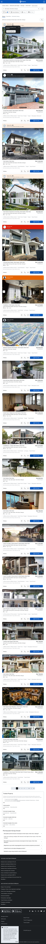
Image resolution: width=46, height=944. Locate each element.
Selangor (22, 5)
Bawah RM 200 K (6, 812)
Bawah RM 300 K (13, 812)
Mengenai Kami (4, 916)
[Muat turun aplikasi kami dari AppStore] (6, 911)
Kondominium (16, 800)
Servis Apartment (22, 800)
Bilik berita (3, 918)
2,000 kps (18, 801)
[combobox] (21, 8)
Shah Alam (28, 5)
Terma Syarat (26, 922)
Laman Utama (5, 5)
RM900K (15, 799)
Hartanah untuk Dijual (14, 5)
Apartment (28, 800)
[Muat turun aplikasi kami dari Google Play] (17, 911)
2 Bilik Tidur (10, 818)
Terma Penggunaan (27, 920)
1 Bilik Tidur (5, 818)
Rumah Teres (32, 800)
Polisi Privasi (14, 933)
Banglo (37, 800)
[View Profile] (13, 24)
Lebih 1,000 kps (12, 824)
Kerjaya (2, 921)
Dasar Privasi (26, 917)
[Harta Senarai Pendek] (42, 29)
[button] (3, 16)
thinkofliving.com (27, 930)
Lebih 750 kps (5, 824)
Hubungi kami (4, 923)
